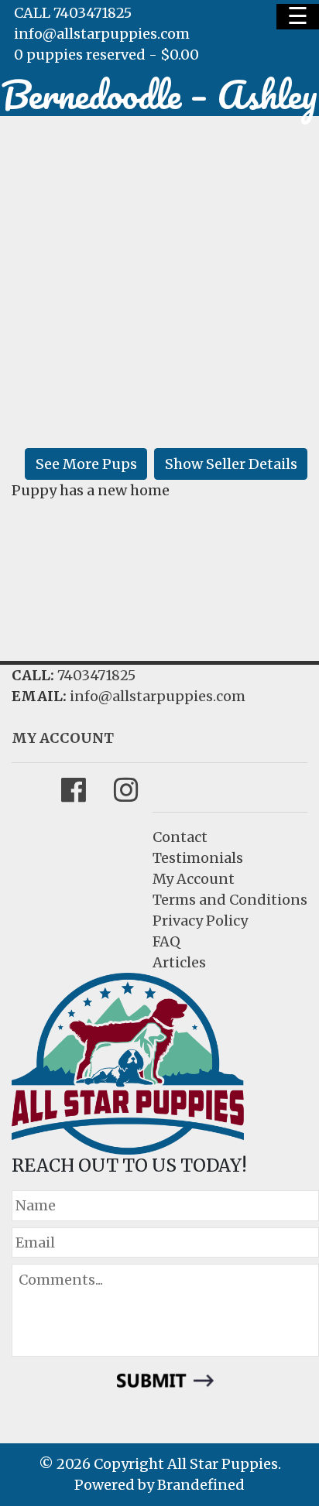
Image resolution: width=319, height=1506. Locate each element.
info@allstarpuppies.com (102, 34)
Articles (179, 962)
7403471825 (96, 675)
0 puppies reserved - (106, 54)
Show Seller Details (231, 464)
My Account (194, 879)
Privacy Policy (200, 920)
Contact (180, 837)
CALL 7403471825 (73, 13)
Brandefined (201, 1485)
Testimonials (198, 858)
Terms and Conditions (230, 900)
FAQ (166, 941)
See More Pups (86, 464)
